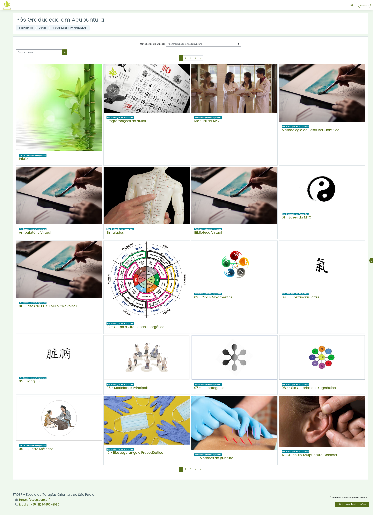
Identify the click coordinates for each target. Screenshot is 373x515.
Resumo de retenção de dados (349, 497)
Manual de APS (206, 121)
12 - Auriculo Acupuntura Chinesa (309, 455)
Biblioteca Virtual (208, 232)
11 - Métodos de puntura (213, 458)
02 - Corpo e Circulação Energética (135, 327)
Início (23, 158)
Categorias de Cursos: (152, 43)
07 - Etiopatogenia (209, 387)
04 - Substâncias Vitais (300, 297)
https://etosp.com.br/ (34, 500)
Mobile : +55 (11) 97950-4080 (39, 505)
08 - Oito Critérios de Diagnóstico (309, 387)
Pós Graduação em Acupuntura (69, 27)
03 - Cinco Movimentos (213, 297)
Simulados (115, 232)
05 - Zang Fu (29, 381)
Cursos (42, 27)
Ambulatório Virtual (35, 232)
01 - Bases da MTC (296, 217)
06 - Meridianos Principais (127, 387)
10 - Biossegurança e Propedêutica (135, 452)
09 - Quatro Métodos (36, 449)
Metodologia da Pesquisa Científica (310, 130)
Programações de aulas (126, 121)
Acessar (364, 5)
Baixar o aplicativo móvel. (353, 504)
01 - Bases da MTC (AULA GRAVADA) (48, 306)
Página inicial (26, 27)
